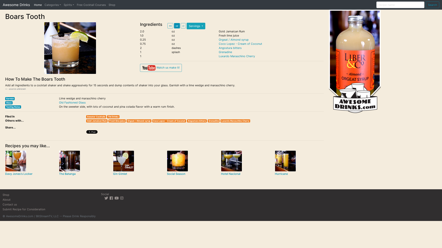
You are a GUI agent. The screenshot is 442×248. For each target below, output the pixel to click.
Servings (195, 26)
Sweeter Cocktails (96, 116)
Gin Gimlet (120, 173)
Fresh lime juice (117, 121)
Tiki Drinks (113, 116)
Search (432, 5)
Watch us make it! (168, 67)
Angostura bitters (230, 48)
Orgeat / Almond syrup (234, 39)
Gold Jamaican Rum (97, 121)
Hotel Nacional (230, 173)
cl (183, 25)
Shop (112, 5)
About (7, 199)
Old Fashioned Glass (72, 102)
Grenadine (225, 52)
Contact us (10, 204)
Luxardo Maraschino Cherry (237, 56)
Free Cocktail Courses (91, 5)
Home (38, 5)
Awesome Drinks (16, 5)
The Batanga (67, 173)
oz (177, 25)
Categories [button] (52, 5)
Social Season (176, 173)
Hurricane (281, 173)
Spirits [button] (68, 5)
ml (170, 25)
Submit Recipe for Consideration (24, 209)
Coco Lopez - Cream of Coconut (240, 43)
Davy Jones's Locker (18, 173)
